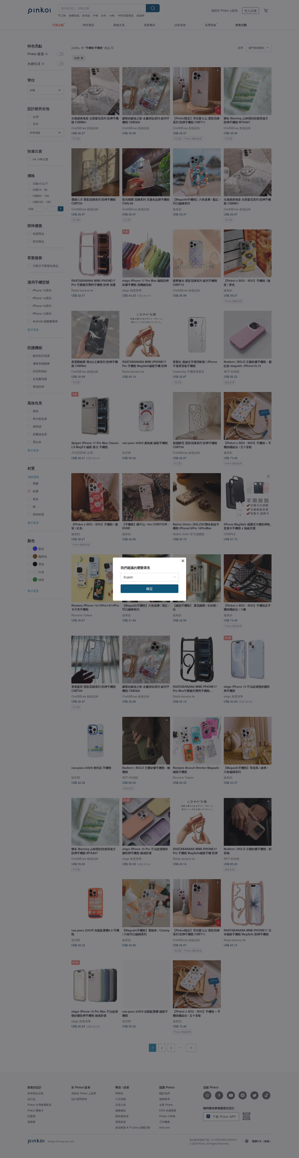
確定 (149, 588)
